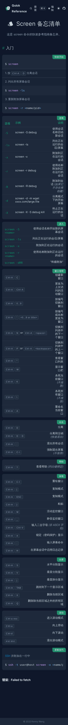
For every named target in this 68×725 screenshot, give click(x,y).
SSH (7, 656)
